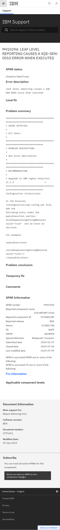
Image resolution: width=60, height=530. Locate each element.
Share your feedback (49, 528)
